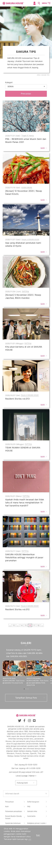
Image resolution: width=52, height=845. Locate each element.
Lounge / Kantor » (28, 776)
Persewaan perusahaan (13, 811)
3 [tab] (28, 689)
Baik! (38, 835)
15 (26, 625)
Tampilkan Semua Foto (26, 697)
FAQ (28, 806)
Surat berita (31, 816)
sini (29, 839)
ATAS (38, 75)
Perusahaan (9, 802)
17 (34, 625)
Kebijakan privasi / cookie (36, 823)
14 (21, 625)
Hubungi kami (22, 783)
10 (14, 625)
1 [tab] (24, 689)
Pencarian (26, 94)
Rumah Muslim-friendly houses (13, 817)
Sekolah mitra (32, 811)
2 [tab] (26, 689)
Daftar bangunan (33, 802)
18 (38, 625)
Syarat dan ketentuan (13, 823)
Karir (7, 806)
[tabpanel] (14, 672)
